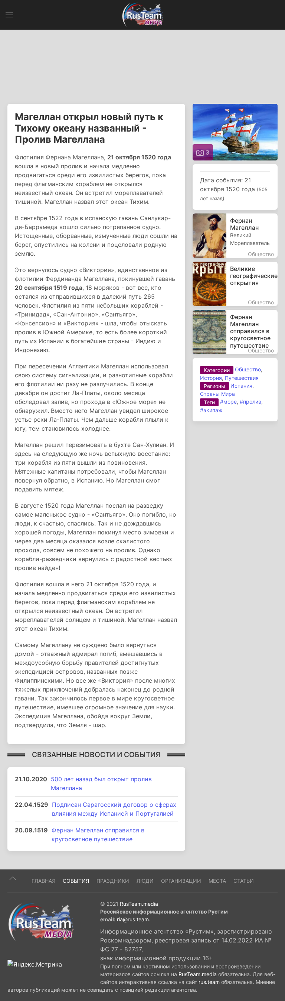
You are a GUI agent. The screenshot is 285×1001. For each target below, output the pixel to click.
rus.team (209, 982)
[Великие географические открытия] (235, 284)
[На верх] (12, 878)
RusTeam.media (139, 904)
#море (228, 401)
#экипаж (211, 410)
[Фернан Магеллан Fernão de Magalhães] (235, 235)
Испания (241, 385)
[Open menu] (9, 15)
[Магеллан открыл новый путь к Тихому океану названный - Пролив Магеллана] (235, 131)
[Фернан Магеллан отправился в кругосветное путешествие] (235, 332)
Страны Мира (217, 394)
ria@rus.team (133, 919)
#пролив (250, 401)
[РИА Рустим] (40, 921)
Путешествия (242, 378)
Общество (248, 369)
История (211, 378)
